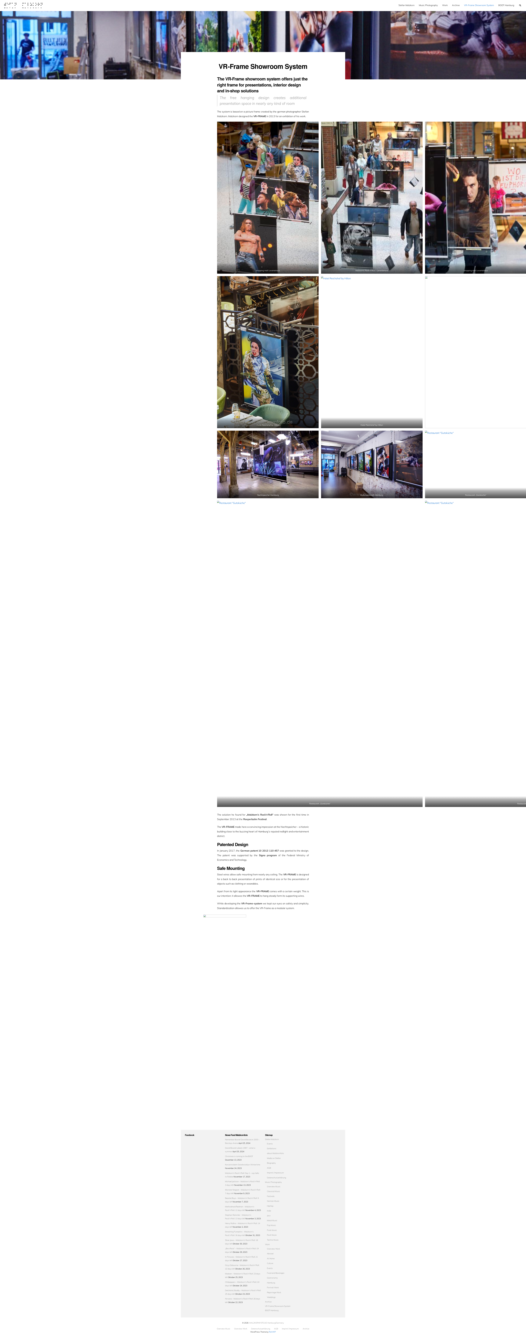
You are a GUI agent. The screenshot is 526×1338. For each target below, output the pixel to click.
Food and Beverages (275, 1273)
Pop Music (271, 1225)
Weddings (271, 1297)
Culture (270, 1263)
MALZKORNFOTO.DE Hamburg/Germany (266, 1323)
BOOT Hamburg (506, 5)
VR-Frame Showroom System (479, 5)
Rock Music (272, 1235)
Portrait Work (273, 1287)
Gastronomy (272, 1278)
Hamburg (271, 1282)
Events (270, 1143)
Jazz (269, 1215)
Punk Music (272, 1230)
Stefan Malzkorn (406, 5)
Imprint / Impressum (275, 1172)
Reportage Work (274, 1292)
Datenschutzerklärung (276, 1177)
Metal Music (272, 1220)
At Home (271, 1258)
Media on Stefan (274, 1158)
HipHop (270, 1206)
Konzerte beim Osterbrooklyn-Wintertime (242, 1164)
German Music (273, 1201)
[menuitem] (406, 5)
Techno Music (273, 1240)
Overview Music (273, 1186)
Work (445, 5)
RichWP (272, 1332)
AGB (269, 1168)
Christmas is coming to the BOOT (239, 1156)
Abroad (270, 1253)
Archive (456, 5)
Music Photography (428, 5)
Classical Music (273, 1191)
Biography (271, 1163)
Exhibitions (271, 1148)
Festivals (271, 1196)
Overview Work (273, 1249)
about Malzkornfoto (275, 1153)
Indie (269, 1211)
